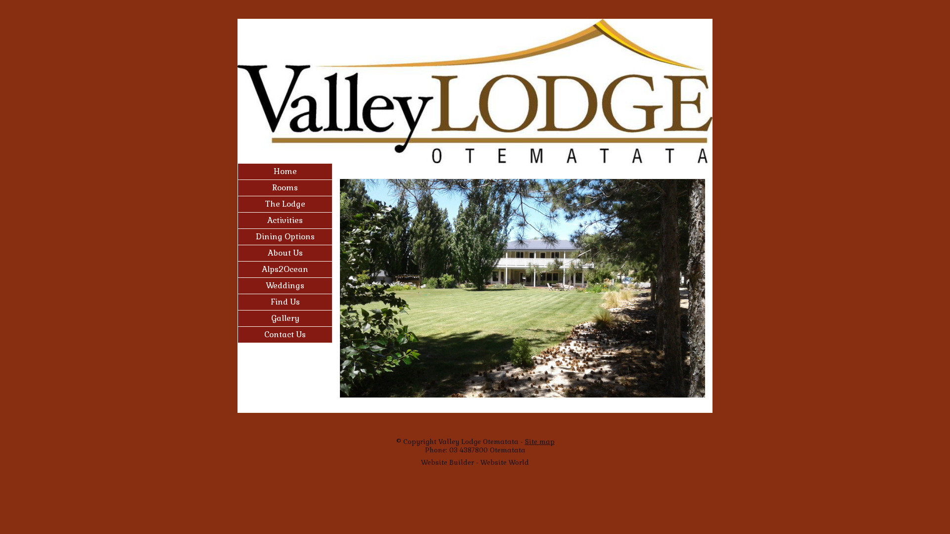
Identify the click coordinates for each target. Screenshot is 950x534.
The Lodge (285, 204)
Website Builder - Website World (475, 462)
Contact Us (285, 334)
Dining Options (285, 236)
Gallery (285, 318)
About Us (285, 253)
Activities (285, 220)
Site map (540, 442)
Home (285, 171)
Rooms (285, 187)
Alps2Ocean (285, 269)
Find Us (285, 302)
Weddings (285, 285)
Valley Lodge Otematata (478, 442)
